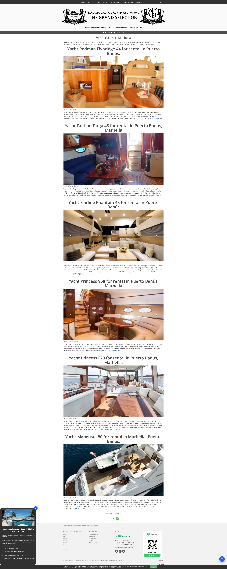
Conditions (115, 560)
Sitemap (102, 560)
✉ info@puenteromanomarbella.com (124, 547)
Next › (122, 518)
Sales (105, 2)
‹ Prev (105, 518)
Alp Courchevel (92, 538)
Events (64, 544)
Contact (120, 560)
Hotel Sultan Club (93, 542)
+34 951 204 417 (127, 540)
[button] (70, 82)
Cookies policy (108, 560)
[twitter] (120, 551)
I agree (153, 567)
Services (65, 542)
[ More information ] (156, 118)
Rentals (97, 2)
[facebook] (116, 551)
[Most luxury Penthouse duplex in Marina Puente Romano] (18, 517)
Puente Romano (85, 2)
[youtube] (123, 551)
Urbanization (128, 2)
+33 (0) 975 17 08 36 (128, 542)
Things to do (115, 2)
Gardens (139, 2)
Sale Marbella (92, 536)
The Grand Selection (93, 534)
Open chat (152, 555)
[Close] (36, 508)
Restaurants (65, 538)
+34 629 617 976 (127, 544)
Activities (65, 540)
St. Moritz (91, 540)
